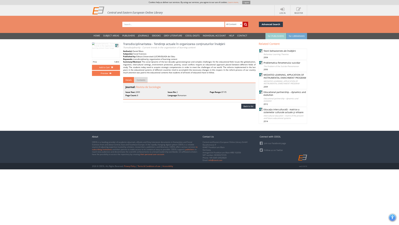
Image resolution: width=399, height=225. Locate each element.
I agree (246, 2)
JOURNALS (143, 35)
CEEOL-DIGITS (192, 35)
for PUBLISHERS (276, 36)
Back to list (248, 106)
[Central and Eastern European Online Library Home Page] (128, 10)
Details (128, 80)
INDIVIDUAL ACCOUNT (214, 35)
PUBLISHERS (128, 35)
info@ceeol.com (215, 160)
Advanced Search (271, 24)
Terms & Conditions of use (149, 166)
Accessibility (167, 166)
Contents (141, 80)
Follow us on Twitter (273, 150)
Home (97, 35)
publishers (189, 149)
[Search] (245, 24)
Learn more (233, 2)
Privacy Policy (130, 166)
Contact (242, 35)
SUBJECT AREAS (111, 35)
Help (231, 35)
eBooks (156, 35)
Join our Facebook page (275, 143)
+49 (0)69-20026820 (218, 157)
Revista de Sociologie (148, 87)
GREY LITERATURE (173, 35)
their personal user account (152, 154)
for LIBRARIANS (297, 36)
